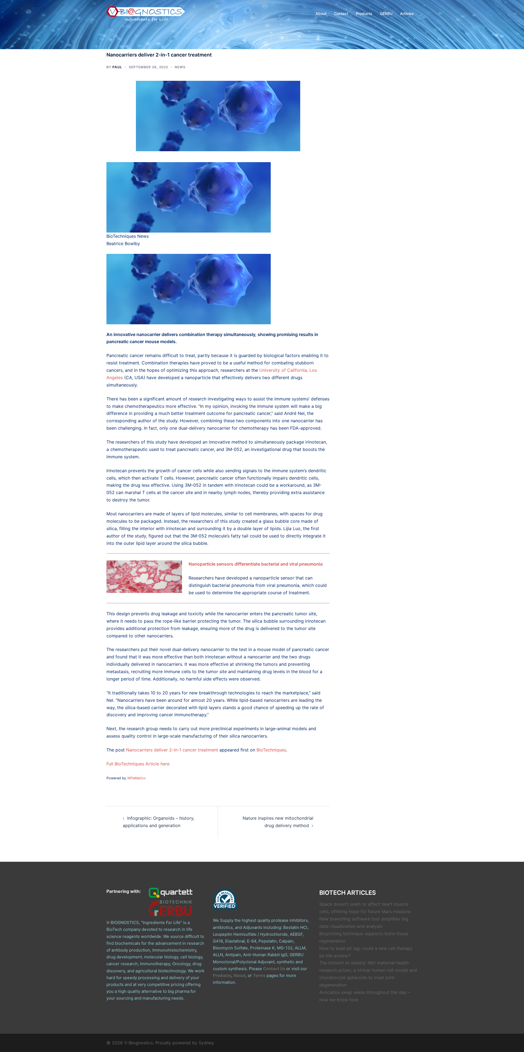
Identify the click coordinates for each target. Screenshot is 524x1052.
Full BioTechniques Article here (137, 763)
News (180, 67)
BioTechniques (271, 750)
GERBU (386, 13)
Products (364, 13)
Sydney (206, 1042)
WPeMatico (136, 778)
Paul (117, 67)
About (320, 13)
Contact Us (274, 968)
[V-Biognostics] (146, 13)
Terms (259, 975)
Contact (341, 13)
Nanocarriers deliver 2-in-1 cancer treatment (172, 750)
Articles (407, 13)
